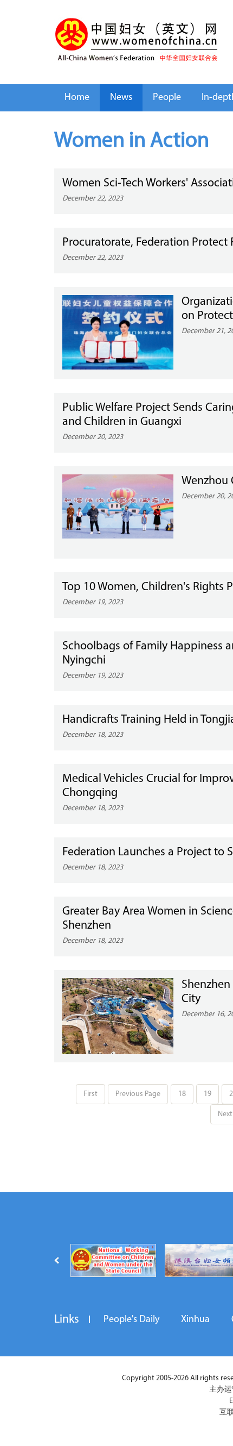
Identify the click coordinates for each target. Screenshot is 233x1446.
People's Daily (131, 1320)
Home (76, 98)
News (121, 98)
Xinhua (195, 1320)
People (167, 98)
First (90, 1094)
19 (207, 1094)
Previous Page (137, 1094)
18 (182, 1094)
